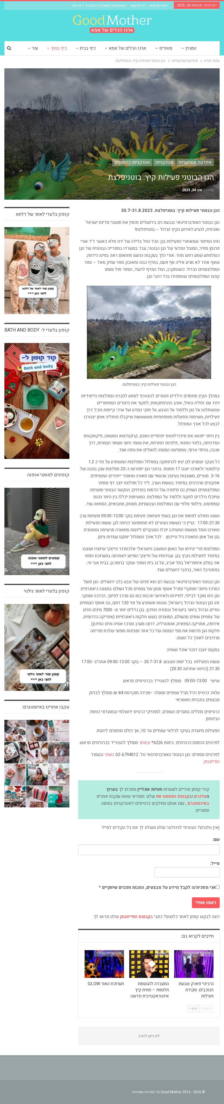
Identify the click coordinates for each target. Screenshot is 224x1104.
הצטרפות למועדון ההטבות (106, 5)
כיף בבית (88, 48)
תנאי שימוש (159, 5)
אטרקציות (164, 162)
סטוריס (165, 48)
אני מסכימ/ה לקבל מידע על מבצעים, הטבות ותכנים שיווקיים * (157, 887)
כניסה (76, 5)
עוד (35, 48)
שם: (216, 839)
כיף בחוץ (59, 48)
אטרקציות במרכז (109, 953)
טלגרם (200, 796)
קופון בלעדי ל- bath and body (36, 330)
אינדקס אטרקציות (195, 162)
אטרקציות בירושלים (132, 162)
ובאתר (144, 742)
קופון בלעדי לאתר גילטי (46, 591)
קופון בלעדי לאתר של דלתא (42, 214)
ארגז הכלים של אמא (127, 48)
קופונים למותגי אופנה (48, 474)
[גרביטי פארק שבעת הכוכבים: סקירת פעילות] (194, 964)
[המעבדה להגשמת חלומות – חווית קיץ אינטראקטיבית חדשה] (149, 964)
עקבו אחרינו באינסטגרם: (45, 707)
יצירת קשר (138, 5)
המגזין (191, 48)
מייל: (215, 863)
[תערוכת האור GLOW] (104, 964)
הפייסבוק (211, 761)
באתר (109, 754)
